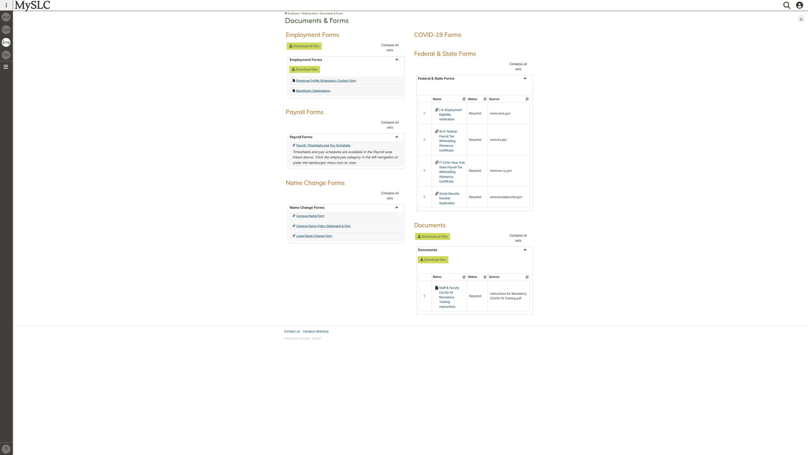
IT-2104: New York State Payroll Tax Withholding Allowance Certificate (452, 172)
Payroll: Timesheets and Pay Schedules (323, 145)
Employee (293, 13)
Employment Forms (312, 34)
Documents (430, 225)
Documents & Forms (331, 13)
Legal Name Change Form (314, 236)
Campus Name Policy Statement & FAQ (323, 226)
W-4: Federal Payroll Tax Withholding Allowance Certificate (448, 141)
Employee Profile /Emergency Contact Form (326, 80)
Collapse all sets (390, 47)
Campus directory (316, 331)
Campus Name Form (310, 216)
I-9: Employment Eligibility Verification (450, 114)
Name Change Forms (315, 182)
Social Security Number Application (449, 198)
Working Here (309, 13)
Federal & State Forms (445, 53)
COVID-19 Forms (437, 34)
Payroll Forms (305, 112)
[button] (304, 46)
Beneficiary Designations (313, 90)
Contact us (292, 331)
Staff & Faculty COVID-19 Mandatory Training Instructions (449, 297)
